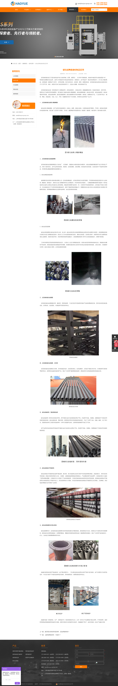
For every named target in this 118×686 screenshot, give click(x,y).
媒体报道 (15, 93)
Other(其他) (15, 660)
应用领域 (38, 9)
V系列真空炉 (28, 654)
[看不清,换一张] (100, 663)
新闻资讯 (71, 9)
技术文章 (31, 63)
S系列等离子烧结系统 (17, 651)
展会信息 (15, 89)
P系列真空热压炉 (29, 651)
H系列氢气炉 (15, 657)
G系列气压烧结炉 (29, 657)
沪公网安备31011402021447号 (65, 684)
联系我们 (83, 9)
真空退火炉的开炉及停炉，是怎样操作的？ (57, 631)
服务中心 (49, 9)
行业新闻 (15, 85)
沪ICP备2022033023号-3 (45, 684)
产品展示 (26, 9)
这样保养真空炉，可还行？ (53, 635)
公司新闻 (15, 76)
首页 (16, 9)
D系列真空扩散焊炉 (17, 654)
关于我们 (60, 9)
